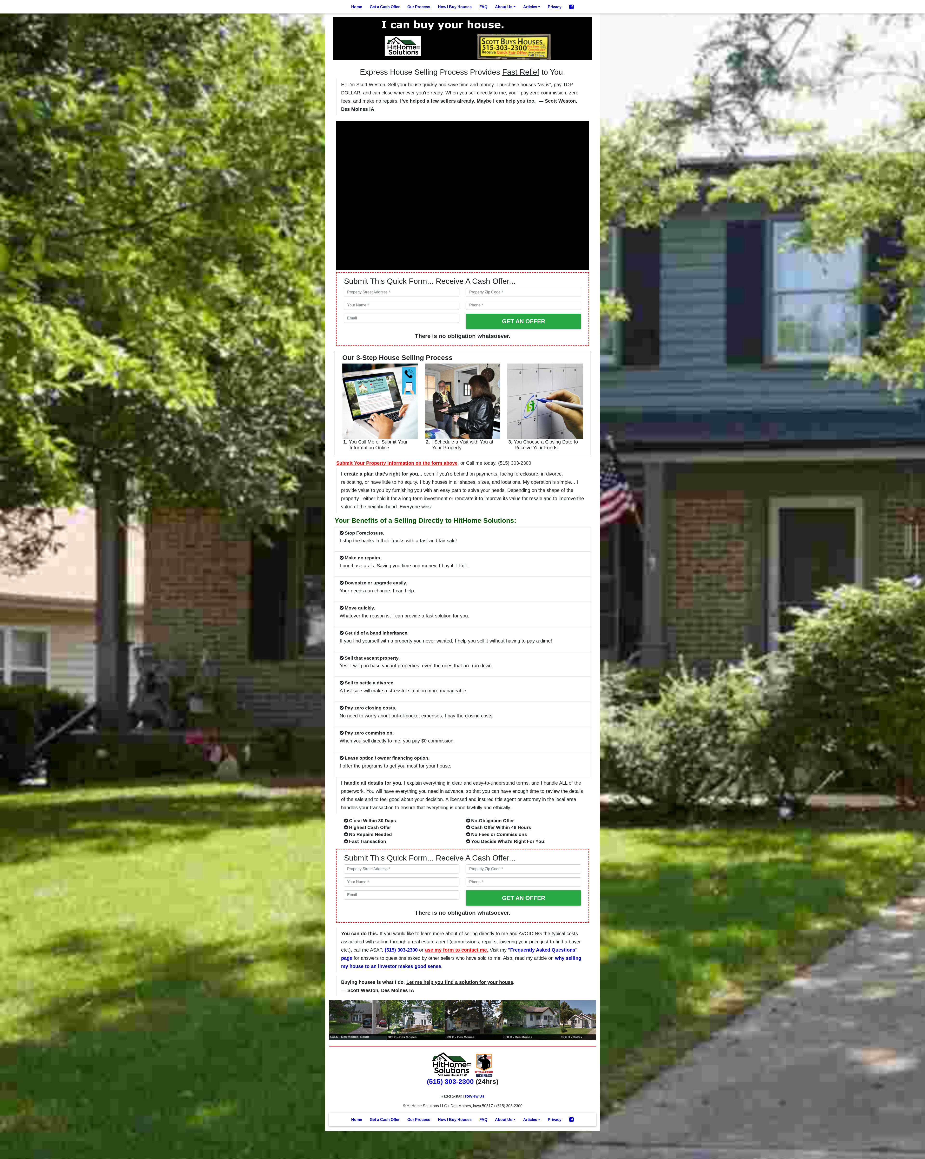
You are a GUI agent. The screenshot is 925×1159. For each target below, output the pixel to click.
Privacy (555, 7)
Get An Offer (523, 321)
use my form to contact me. (456, 950)
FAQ (483, 7)
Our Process (418, 7)
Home (356, 7)
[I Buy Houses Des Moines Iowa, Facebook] (571, 7)
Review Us (474, 1096)
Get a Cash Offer (385, 7)
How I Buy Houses (455, 7)
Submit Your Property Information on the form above (396, 463)
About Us (503, 7)
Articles (530, 7)
